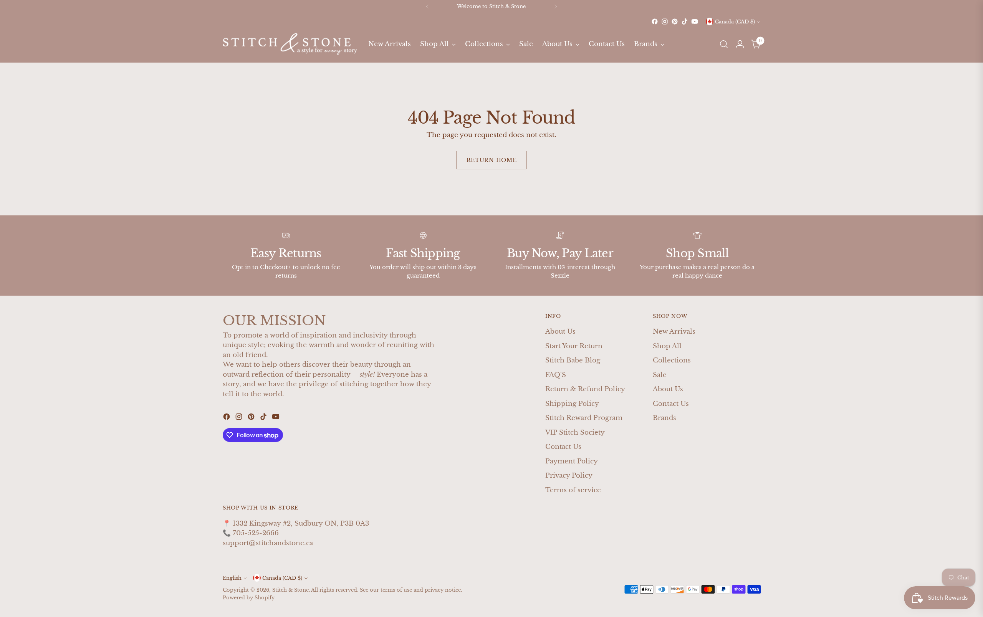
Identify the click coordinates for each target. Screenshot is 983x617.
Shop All (667, 346)
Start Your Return (573, 346)
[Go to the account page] (740, 44)
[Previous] (427, 6)
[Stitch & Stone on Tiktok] (684, 21)
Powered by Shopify (249, 597)
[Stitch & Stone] (290, 44)
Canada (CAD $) (735, 21)
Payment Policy (571, 461)
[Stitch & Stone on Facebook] (654, 21)
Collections (672, 360)
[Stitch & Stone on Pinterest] (674, 21)
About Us (560, 332)
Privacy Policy (568, 475)
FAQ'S (555, 375)
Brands (664, 418)
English (232, 578)
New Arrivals (674, 332)
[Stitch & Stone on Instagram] (664, 21)
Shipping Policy (572, 404)
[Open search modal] (723, 44)
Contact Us (563, 447)
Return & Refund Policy (585, 389)
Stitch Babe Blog (572, 360)
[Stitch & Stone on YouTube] (694, 21)
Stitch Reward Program (583, 418)
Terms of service (573, 490)
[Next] (555, 6)
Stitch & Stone (290, 590)
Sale (660, 375)
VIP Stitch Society (575, 432)
